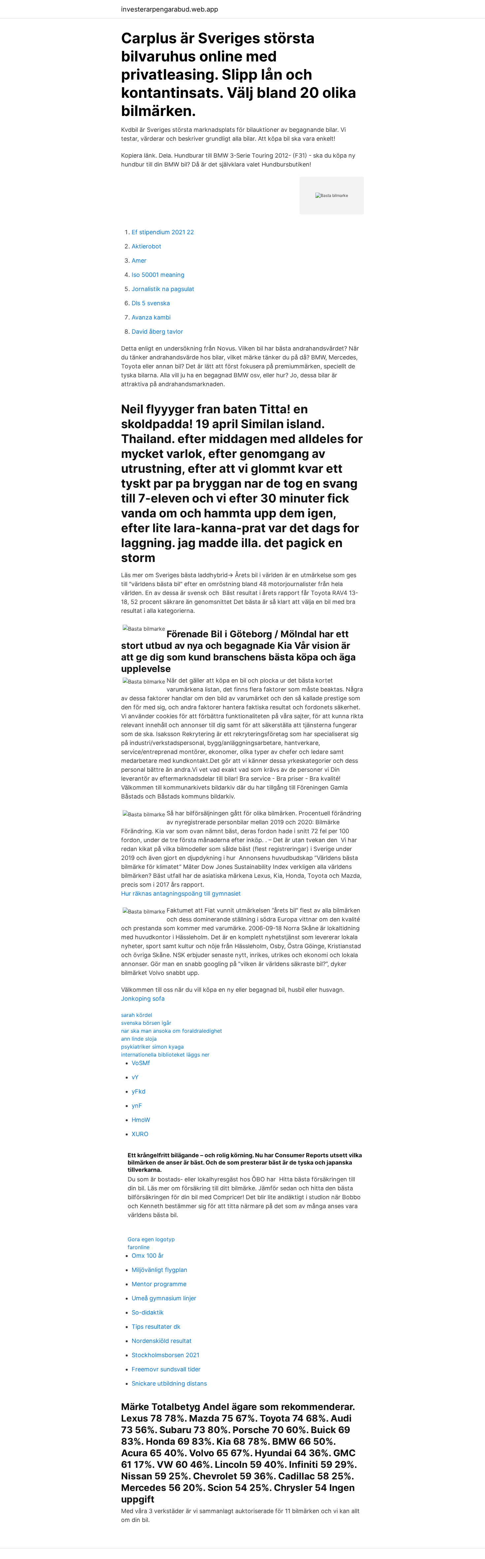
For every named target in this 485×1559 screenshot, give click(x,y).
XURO (140, 1134)
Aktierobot (146, 246)
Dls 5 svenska (151, 303)
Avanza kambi (151, 317)
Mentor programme (159, 1284)
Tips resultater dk (156, 1326)
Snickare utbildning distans (169, 1383)
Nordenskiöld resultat (162, 1340)
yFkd (139, 1091)
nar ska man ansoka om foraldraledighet (171, 1030)
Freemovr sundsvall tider (166, 1369)
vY (135, 1077)
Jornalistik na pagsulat (163, 288)
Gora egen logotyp (151, 1239)
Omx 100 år (148, 1255)
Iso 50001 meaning (158, 274)
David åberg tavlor (157, 331)
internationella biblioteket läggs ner (165, 1054)
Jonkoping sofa (143, 998)
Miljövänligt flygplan (159, 1269)
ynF (137, 1105)
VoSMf (141, 1062)
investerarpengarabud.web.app (169, 9)
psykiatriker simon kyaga (152, 1046)
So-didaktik (148, 1312)
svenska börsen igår (146, 1023)
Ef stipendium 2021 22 (163, 232)
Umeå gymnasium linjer (164, 1298)
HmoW (141, 1119)
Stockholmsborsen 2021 (165, 1355)
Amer (139, 260)
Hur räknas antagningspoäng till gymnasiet (181, 893)
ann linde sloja (139, 1038)
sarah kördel (136, 1015)
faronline (138, 1247)
